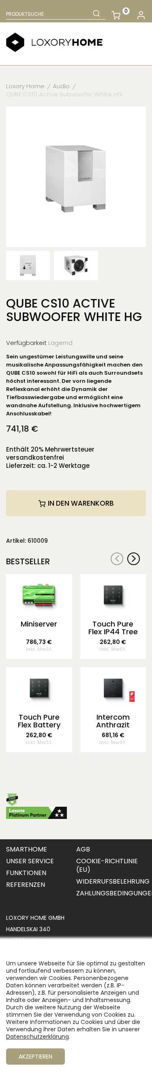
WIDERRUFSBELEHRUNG (113, 881)
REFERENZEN (25, 884)
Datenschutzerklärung (37, 1037)
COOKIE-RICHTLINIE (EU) (107, 865)
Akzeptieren (35, 1056)
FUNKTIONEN (26, 873)
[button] (133, 558)
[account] (141, 15)
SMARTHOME (26, 849)
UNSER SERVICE (30, 861)
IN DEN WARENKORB (80, 503)
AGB (83, 849)
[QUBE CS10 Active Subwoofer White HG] (76, 176)
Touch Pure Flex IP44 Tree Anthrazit (113, 628)
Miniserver (39, 624)
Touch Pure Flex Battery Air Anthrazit (39, 721)
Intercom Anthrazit (113, 721)
